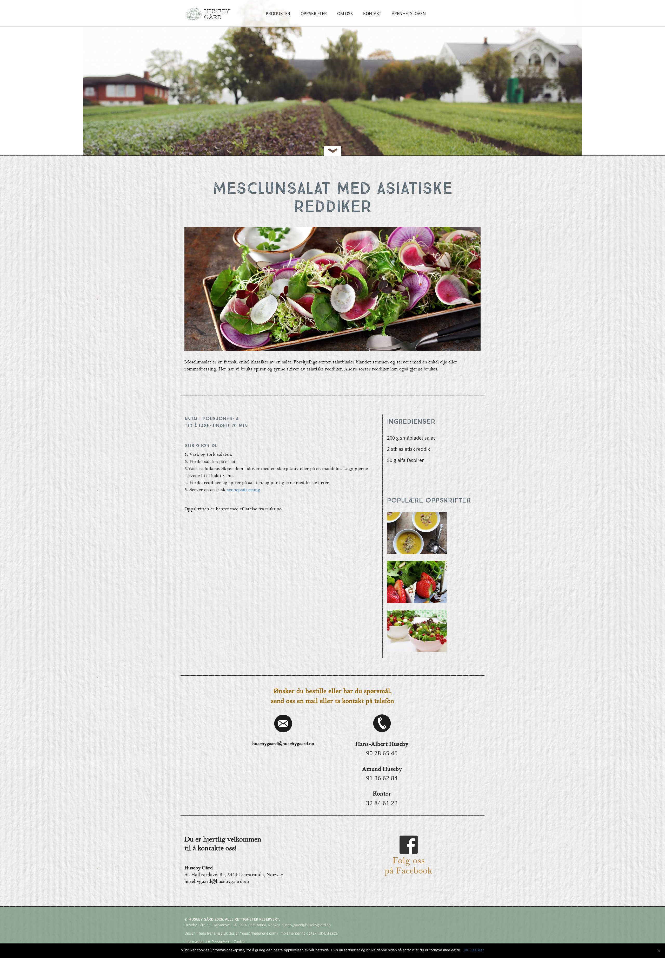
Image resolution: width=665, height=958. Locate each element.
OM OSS (345, 13)
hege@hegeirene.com (258, 933)
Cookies (240, 941)
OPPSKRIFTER (314, 13)
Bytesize (331, 933)
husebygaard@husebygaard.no (283, 743)
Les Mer (477, 950)
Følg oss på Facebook (408, 866)
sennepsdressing (243, 489)
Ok (466, 950)
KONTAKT (372, 13)
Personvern (221, 941)
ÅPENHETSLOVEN (409, 13)
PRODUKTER (278, 13)
